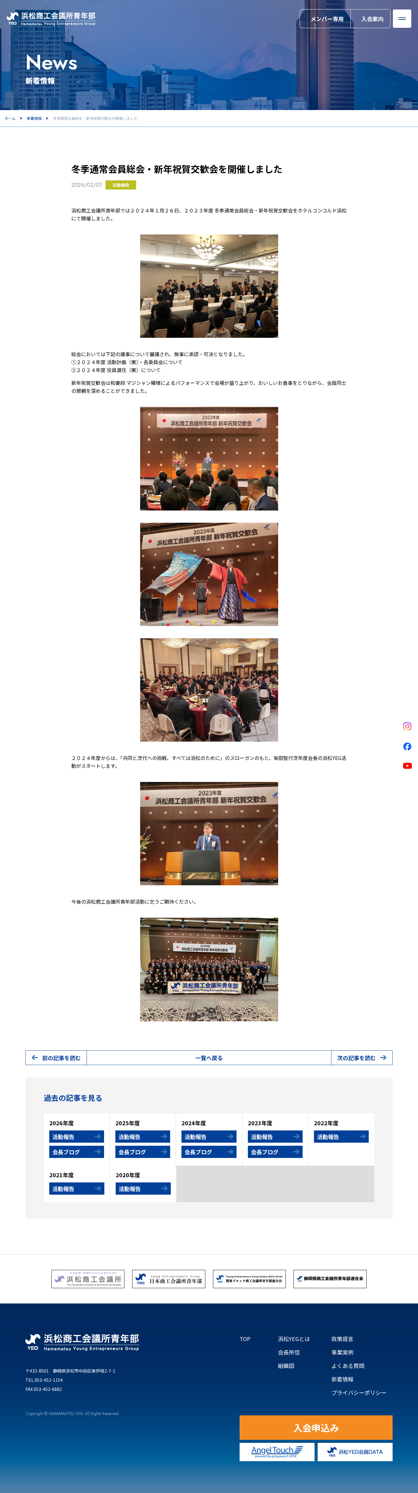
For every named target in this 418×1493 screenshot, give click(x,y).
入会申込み (316, 1427)
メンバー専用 (327, 19)
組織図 (294, 1366)
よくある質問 (347, 1366)
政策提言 (342, 1339)
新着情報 (34, 118)
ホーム (10, 118)
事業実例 (342, 1352)
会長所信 (289, 1352)
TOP (245, 1339)
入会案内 (372, 19)
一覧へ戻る (209, 1058)
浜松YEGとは (294, 1339)
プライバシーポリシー (358, 1392)
